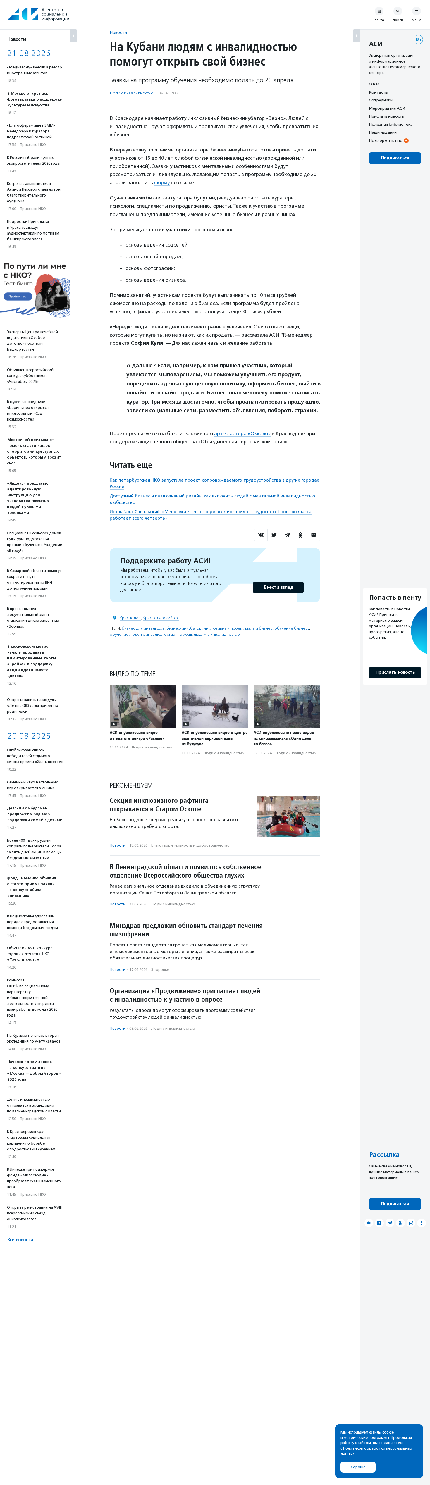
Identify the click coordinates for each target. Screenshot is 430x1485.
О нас (374, 84)
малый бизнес (258, 628)
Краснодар (130, 617)
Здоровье (160, 969)
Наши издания (383, 132)
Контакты (378, 92)
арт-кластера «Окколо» (242, 433)
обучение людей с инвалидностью (142, 634)
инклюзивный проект (223, 628)
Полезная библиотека (390, 124)
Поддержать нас (385, 140)
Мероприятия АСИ (387, 108)
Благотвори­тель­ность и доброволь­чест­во (190, 845)
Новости (118, 32)
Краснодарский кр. (161, 617)
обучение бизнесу (291, 628)
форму (162, 182)
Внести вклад (278, 587)
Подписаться (395, 158)
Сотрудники (381, 100)
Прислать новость (386, 116)
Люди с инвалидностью (132, 93)
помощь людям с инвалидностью (208, 634)
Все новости (20, 1240)
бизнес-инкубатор (184, 628)
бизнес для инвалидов (143, 628)
